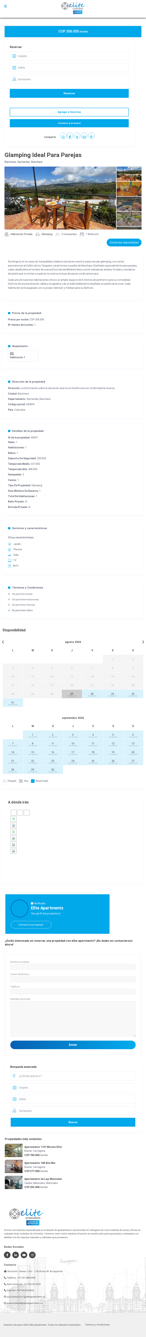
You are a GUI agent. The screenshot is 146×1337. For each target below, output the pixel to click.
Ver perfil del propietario (46, 913)
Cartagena (39, 1150)
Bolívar (28, 1150)
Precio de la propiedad (26, 313)
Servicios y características (29, 528)
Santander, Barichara (29, 162)
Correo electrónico (19, 974)
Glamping (46, 234)
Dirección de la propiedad (28, 381)
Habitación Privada (21, 234)
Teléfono (15, 986)
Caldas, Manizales (34, 1183)
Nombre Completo (19, 962)
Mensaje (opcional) (20, 999)
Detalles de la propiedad (27, 431)
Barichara (10, 162)
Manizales (52, 1183)
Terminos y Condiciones (97, 1324)
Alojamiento (20, 346)
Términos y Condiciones (27, 587)
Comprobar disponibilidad (124, 242)
